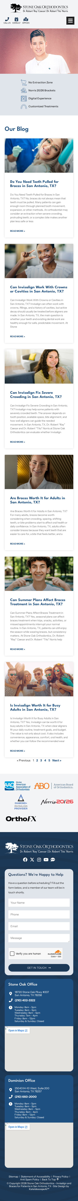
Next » (56, 760)
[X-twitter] (32, 859)
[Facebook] (25, 859)
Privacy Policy (60, 1176)
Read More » (17, 231)
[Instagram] (39, 859)
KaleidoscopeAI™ (39, 1189)
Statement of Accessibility (35, 1176)
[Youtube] (46, 859)
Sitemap (13, 1176)
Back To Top (49, 1179)
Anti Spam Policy (29, 1179)
